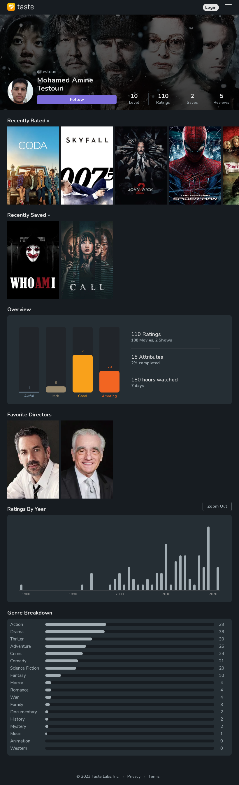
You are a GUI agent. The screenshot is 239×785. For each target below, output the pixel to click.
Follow (77, 99)
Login (211, 7)
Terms (154, 776)
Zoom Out (217, 506)
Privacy (133, 776)
